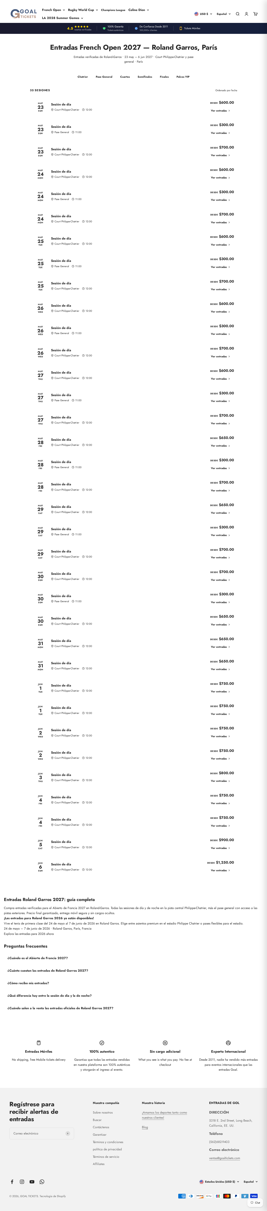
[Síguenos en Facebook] (12, 1181)
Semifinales (145, 77)
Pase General (104, 77)
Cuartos (125, 77)
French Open (51, 9)
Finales (164, 77)
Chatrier (83, 77)
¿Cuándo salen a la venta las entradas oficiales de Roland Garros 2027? (60, 1008)
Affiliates (98, 1164)
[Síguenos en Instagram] (22, 1181)
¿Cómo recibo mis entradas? (28, 983)
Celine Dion (136, 9)
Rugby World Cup (81, 9)
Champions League (113, 10)
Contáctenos (101, 1127)
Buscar (97, 1120)
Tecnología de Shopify (53, 1196)
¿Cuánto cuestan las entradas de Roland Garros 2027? (47, 970)
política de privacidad (107, 1149)
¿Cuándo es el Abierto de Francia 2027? (37, 958)
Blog (145, 1127)
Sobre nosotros (103, 1112)
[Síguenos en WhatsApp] (42, 1181)
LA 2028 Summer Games (60, 18)
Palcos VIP (183, 77)
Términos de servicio (106, 1156)
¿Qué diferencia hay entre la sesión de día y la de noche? (49, 995)
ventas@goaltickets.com (224, 1158)
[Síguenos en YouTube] (32, 1181)
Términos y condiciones (108, 1142)
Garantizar (99, 1134)
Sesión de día (61, 104)
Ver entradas (219, 111)
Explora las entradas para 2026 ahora (29, 934)
